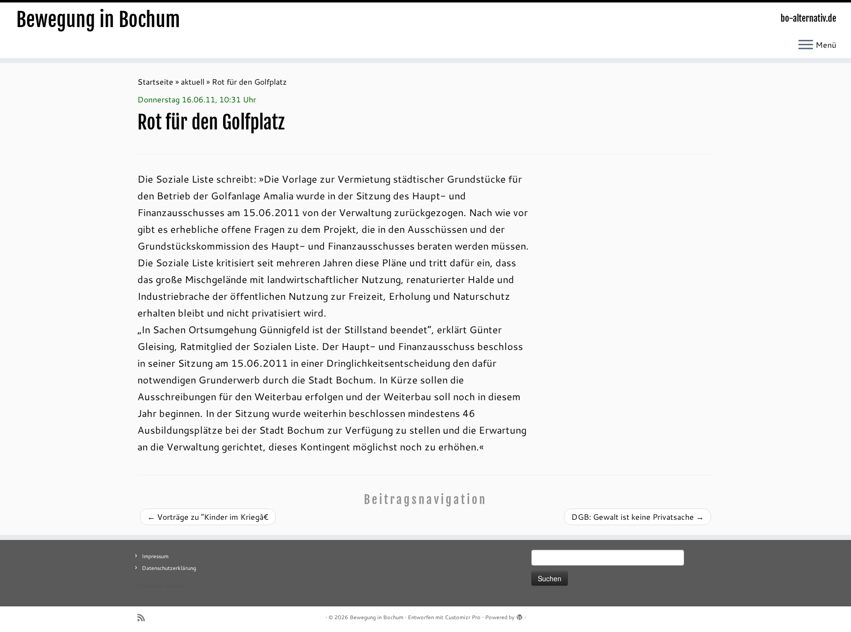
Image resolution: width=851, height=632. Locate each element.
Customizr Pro (463, 617)
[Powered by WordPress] (519, 615)
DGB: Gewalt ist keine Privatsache (637, 516)
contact (173, 586)
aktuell (192, 81)
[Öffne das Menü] (805, 45)
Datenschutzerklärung (169, 568)
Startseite (155, 81)
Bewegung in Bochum (98, 20)
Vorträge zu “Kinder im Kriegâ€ (207, 516)
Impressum (155, 556)
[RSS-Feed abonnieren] (144, 617)
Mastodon (150, 586)
